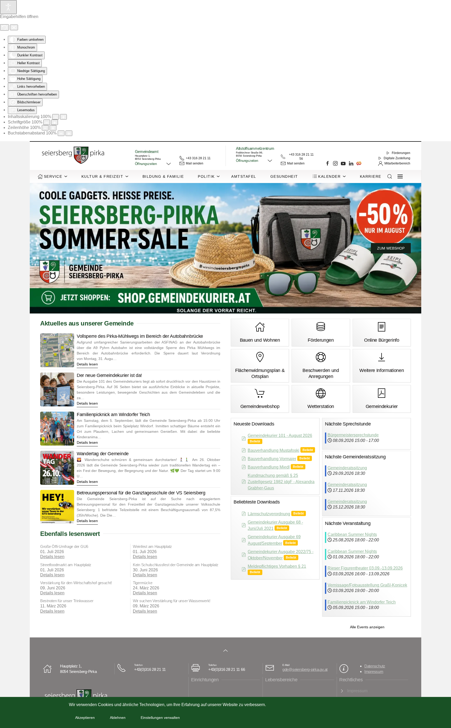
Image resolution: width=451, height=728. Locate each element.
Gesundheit (284, 176)
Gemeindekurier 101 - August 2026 (280, 435)
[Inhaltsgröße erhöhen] (63, 117)
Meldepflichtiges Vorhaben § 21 (277, 566)
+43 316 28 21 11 (198, 158)
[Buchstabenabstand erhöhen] (69, 133)
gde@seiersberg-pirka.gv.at (305, 669)
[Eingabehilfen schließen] (14, 27)
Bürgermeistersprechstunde (353, 435)
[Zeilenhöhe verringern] (45, 128)
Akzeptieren (85, 717)
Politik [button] (206, 176)
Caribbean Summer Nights (352, 534)
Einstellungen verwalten (160, 717)
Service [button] (53, 176)
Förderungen (401, 153)
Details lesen (52, 556)
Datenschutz (374, 666)
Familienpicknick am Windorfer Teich (362, 602)
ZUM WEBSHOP (391, 248)
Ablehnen (118, 717)
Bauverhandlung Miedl (269, 467)
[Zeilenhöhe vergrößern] (53, 128)
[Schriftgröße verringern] (46, 122)
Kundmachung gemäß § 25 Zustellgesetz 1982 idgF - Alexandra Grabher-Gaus (281, 481)
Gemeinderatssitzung (347, 468)
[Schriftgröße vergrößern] (54, 122)
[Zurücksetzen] (4, 27)
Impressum (373, 671)
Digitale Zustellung (397, 158)
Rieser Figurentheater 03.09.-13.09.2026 (365, 568)
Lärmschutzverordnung (269, 514)
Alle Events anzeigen (367, 627)
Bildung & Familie (163, 176)
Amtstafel (243, 176)
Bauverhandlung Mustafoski (273, 450)
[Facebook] (327, 163)
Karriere (370, 176)
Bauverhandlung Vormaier (272, 459)
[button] (153, 164)
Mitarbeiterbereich (397, 163)
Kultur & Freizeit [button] (102, 176)
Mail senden (194, 163)
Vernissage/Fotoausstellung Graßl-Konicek (367, 585)
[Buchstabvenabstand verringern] (61, 133)
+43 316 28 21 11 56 (301, 157)
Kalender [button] (329, 176)
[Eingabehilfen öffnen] (8, 7)
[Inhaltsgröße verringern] (55, 117)
